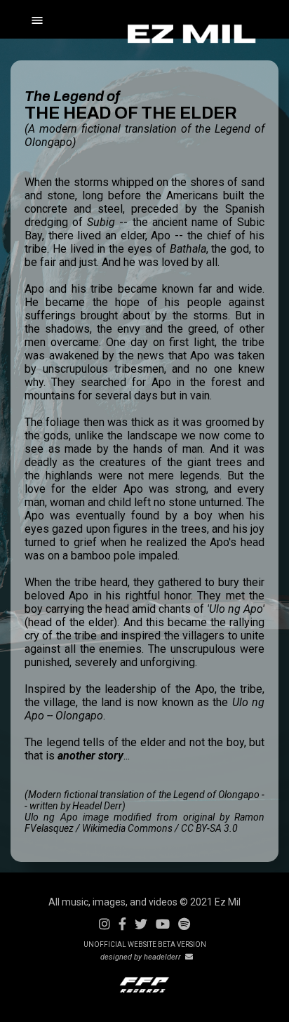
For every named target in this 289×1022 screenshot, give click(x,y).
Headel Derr (97, 805)
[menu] (81, 21)
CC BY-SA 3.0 (209, 828)
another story (90, 755)
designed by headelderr (142, 957)
